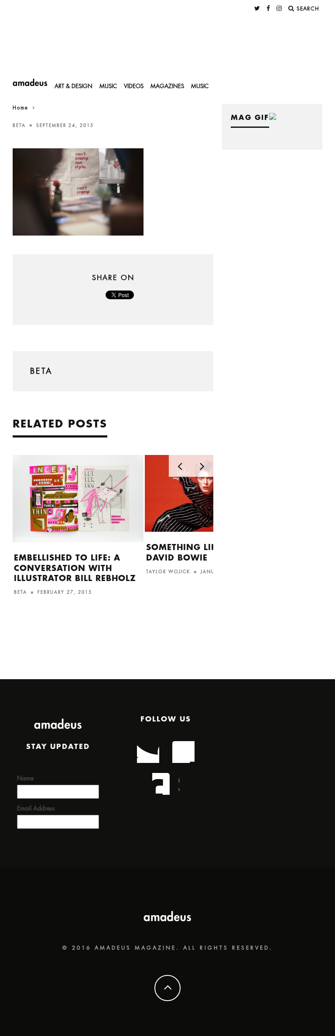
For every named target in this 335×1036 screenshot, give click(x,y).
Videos (134, 86)
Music (108, 86)
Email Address (36, 808)
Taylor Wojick (168, 572)
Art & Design (73, 86)
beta (19, 125)
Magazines (167, 86)
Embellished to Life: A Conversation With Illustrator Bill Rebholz (75, 568)
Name (25, 778)
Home (20, 108)
